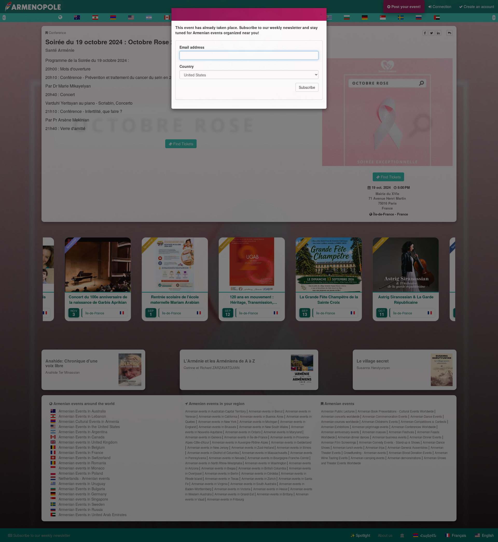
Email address (191, 47)
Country (186, 66)
